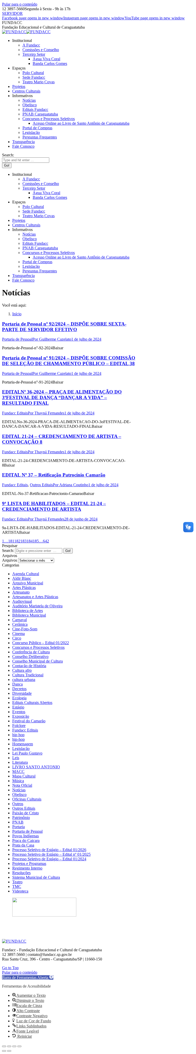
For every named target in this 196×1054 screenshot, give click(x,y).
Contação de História (29, 666)
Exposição (20, 716)
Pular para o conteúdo (19, 4)
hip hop (18, 735)
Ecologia (19, 698)
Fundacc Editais (15, 413)
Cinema (18, 633)
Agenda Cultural (25, 574)
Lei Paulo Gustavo (27, 753)
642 (46, 541)
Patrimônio (21, 817)
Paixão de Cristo (25, 813)
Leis (15, 758)
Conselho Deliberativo (30, 656)
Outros (17, 804)
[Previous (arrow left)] (4, 1051)
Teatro (17, 882)
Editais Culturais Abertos (32, 702)
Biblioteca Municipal (29, 615)
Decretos (19, 689)
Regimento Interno (27, 868)
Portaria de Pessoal (17, 339)
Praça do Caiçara (26, 840)
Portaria (18, 827)
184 (30, 541)
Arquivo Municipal (27, 583)
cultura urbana (23, 679)
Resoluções (21, 873)
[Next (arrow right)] (9, 1051)
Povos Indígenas (25, 836)
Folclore (19, 725)
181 (11, 541)
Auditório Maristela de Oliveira (37, 606)
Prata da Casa (23, 845)
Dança (17, 684)
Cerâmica (20, 624)
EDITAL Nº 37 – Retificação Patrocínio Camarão (53, 475)
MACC (18, 771)
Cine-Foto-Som (24, 629)
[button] (27, 977)
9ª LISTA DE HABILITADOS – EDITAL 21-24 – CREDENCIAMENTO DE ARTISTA (54, 506)
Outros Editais (41, 485)
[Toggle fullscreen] (14, 1046)
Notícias (19, 790)
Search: (8, 550)
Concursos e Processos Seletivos (38, 647)
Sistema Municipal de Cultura (36, 877)
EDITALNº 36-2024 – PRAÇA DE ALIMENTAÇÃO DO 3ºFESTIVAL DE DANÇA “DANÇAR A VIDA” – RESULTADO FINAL (62, 397)
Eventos (18, 712)
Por (51, 339)
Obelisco (19, 794)
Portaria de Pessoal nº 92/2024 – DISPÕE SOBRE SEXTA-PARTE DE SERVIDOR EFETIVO (64, 326)
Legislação (21, 748)
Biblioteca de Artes (27, 610)
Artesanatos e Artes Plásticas (35, 597)
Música (18, 781)
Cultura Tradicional (27, 675)
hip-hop (18, 739)
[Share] (9, 1046)
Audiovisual (22, 601)
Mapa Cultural (23, 776)
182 (17, 541)
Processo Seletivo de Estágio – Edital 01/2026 (49, 850)
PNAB (17, 822)
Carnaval (19, 620)
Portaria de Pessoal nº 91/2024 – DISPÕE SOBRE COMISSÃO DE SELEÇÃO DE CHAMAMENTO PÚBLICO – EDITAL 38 (68, 360)
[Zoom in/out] (19, 1046)
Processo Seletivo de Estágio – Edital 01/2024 (49, 859)
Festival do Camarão (28, 721)
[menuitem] (22, 40)
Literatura (20, 762)
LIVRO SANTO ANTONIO (36, 767)
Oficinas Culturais (26, 799)
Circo (16, 638)
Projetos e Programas (29, 863)
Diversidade (22, 693)
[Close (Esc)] (4, 1046)
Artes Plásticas (24, 587)
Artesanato (21, 592)
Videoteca (20, 891)
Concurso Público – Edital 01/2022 (40, 643)
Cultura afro (22, 670)
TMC (16, 886)
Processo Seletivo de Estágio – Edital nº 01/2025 (51, 854)
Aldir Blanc (21, 578)
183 (23, 541)
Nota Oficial (22, 785)
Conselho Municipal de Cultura (37, 661)
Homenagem (22, 744)
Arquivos (9, 560)
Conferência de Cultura (31, 652)
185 (36, 541)
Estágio (18, 707)
